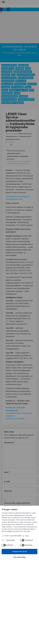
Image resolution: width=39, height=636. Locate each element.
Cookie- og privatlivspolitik (12, 536)
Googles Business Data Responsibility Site (16, 529)
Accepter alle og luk (19, 551)
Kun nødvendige (20, 557)
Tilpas (27, 536)
